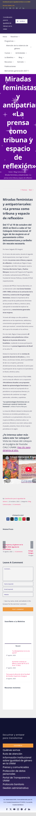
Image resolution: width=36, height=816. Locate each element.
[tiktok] (20, 8)
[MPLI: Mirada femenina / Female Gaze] (8, 697)
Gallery (17, 537)
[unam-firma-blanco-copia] (8, 722)
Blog (29, 501)
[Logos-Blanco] (8, 11)
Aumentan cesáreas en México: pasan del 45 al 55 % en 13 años (20, 663)
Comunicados (7, 504)
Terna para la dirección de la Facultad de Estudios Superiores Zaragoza (18, 675)
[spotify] (17, 8)
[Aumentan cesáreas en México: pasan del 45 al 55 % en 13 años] (8, 662)
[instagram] (13, 8)
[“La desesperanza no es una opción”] (8, 651)
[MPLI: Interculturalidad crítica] (8, 693)
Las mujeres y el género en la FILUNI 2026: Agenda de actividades (11, 537)
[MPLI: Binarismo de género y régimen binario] (21, 693)
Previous (24, 190)
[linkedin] (23, 8)
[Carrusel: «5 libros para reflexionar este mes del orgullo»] (14, 699)
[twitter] (7, 8)
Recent (18, 646)
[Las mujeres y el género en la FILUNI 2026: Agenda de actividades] (14, 537)
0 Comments (17, 504)
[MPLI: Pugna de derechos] (28, 693)
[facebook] (3, 8)
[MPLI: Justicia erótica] (14, 693)
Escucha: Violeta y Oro (9, 5)
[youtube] (10, 8)
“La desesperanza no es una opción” (21, 652)
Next (30, 190)
